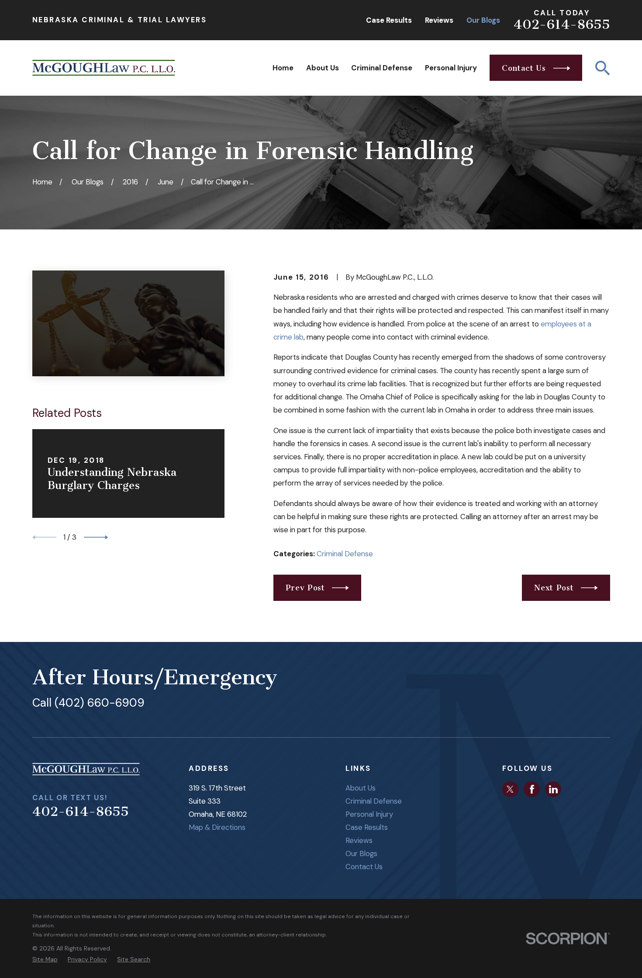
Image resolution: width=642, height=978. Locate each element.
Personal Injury (369, 814)
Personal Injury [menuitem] (451, 68)
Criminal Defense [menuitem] (381, 68)
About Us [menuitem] (322, 68)
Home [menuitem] (283, 68)
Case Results (389, 20)
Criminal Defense (345, 553)
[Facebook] (532, 789)
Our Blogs (483, 20)
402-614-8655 (562, 24)
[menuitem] (45, 959)
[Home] (103, 68)
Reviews (439, 20)
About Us (360, 788)
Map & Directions (217, 827)
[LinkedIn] (553, 789)
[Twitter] (510, 789)
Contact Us (364, 866)
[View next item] (96, 537)
